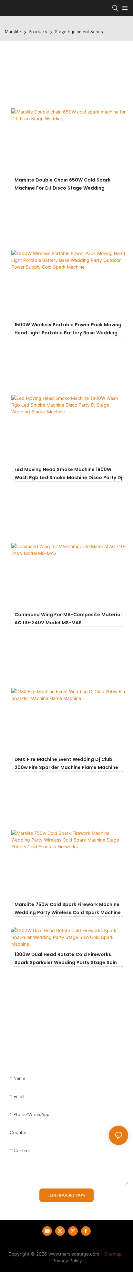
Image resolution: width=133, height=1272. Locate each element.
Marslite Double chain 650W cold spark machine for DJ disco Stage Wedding (62, 184)
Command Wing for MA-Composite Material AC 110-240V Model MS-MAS (68, 618)
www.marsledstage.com (73, 1254)
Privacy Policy (67, 1260)
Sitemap (112, 1254)
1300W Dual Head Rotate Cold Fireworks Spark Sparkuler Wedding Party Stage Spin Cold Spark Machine (66, 962)
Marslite (13, 32)
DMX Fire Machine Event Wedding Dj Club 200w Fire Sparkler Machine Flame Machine (66, 763)
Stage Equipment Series (79, 32)
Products (38, 32)
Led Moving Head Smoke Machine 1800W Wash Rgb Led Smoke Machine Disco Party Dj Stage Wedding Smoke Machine (68, 477)
